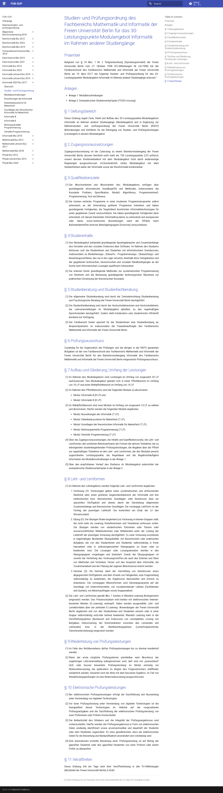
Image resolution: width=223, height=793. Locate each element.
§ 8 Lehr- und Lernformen (84, 479)
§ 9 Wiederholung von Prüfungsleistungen (97, 641)
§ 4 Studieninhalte (78, 235)
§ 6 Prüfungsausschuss (84, 341)
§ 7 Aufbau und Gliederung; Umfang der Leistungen (105, 370)
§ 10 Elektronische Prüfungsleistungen (95, 687)
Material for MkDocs (21, 789)
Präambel (72, 55)
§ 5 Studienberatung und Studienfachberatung (101, 289)
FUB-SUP (7, 17)
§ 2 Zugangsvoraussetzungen (88, 144)
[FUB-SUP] (4, 4)
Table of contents (173, 17)
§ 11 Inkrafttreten (78, 759)
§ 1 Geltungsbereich (80, 111)
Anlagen (70, 88)
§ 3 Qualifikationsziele (81, 178)
